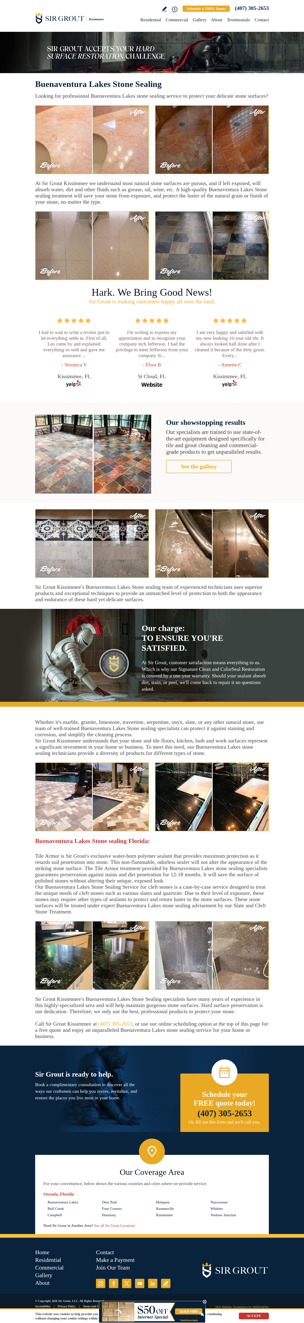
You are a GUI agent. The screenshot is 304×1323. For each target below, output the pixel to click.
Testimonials (238, 19)
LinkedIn (152, 1283)
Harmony (109, 1215)
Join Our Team (113, 1267)
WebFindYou (261, 1307)
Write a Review (164, 9)
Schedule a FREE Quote (206, 9)
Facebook (113, 1283)
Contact (262, 19)
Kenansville (165, 1209)
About (216, 19)
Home (42, 1252)
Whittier (217, 1209)
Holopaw (163, 1202)
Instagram (100, 1283)
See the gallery (199, 466)
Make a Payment (115, 1260)
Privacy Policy (67, 1306)
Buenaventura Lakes (63, 1202)
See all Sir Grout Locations (114, 1225)
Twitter (126, 1283)
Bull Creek (56, 1209)
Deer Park (109, 1202)
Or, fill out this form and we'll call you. (225, 1122)
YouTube (139, 1283)
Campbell (55, 1215)
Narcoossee (219, 1202)
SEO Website (223, 1307)
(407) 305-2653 (252, 8)
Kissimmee (164, 1215)
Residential (150, 19)
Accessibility (42, 1306)
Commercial (177, 19)
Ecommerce (240, 1307)
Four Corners (112, 1209)
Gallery (199, 19)
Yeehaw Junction (223, 1215)
